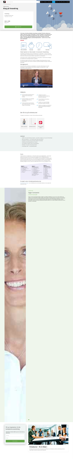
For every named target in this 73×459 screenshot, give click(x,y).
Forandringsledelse (7, 4)
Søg (39, 2)
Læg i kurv (19, 26)
